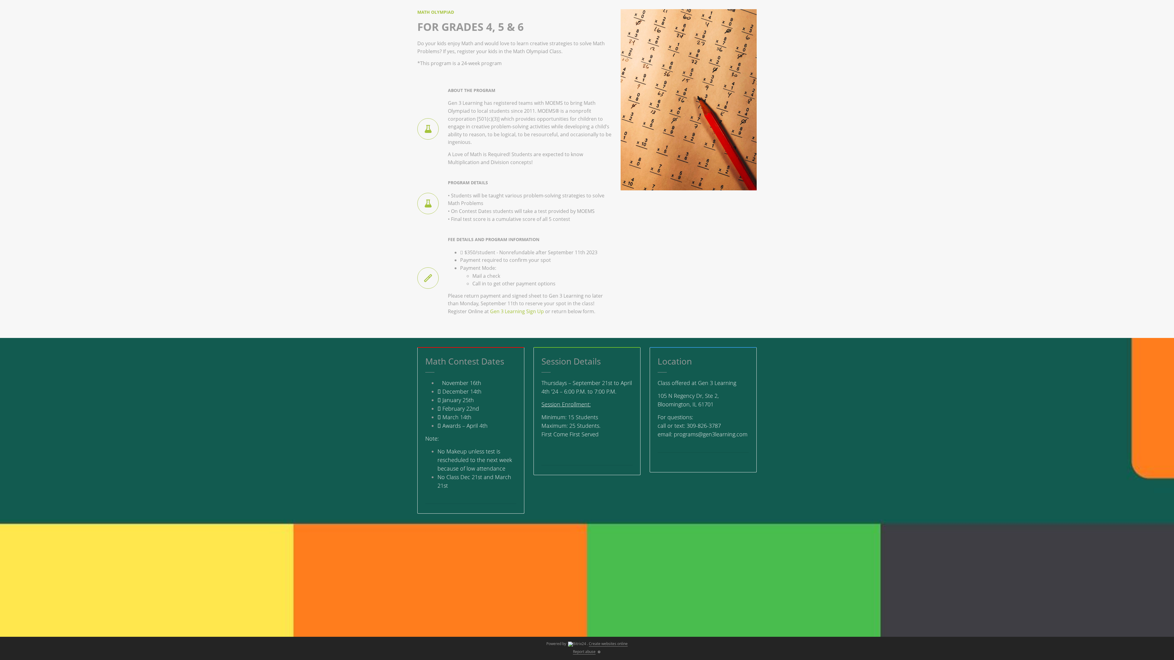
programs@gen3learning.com (711, 434)
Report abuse (584, 651)
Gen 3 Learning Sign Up (517, 311)
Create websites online (608, 643)
